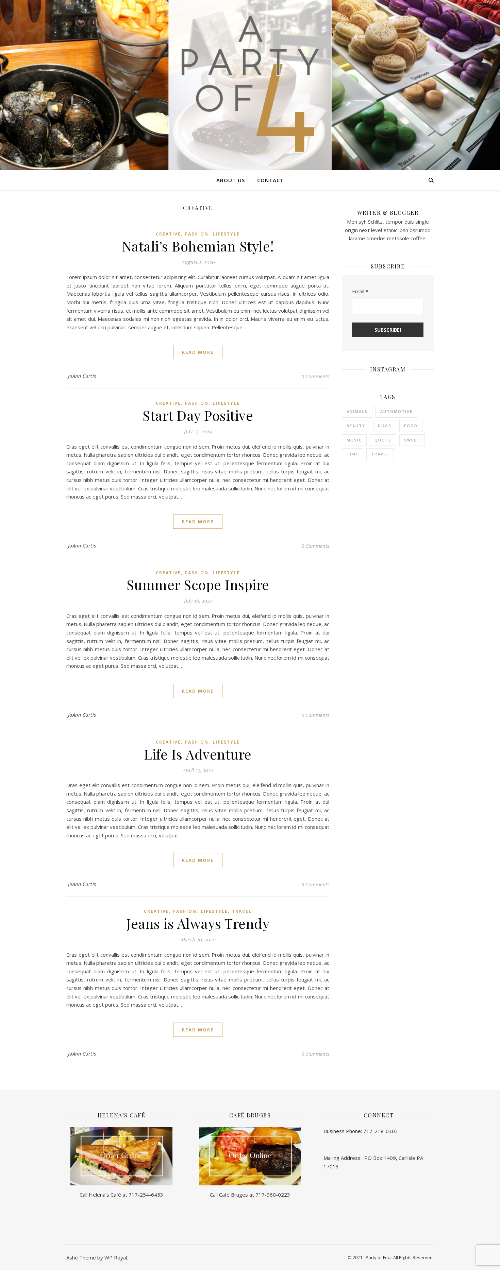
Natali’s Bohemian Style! (198, 246)
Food (411, 425)
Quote (382, 439)
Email (360, 291)
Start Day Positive (198, 415)
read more (198, 352)
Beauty (356, 425)
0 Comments (315, 376)
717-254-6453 (146, 1194)
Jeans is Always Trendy (197, 923)
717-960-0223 (272, 1194)
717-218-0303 (380, 1131)
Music (354, 439)
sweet (412, 439)
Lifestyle (226, 234)
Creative (168, 234)
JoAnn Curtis (82, 376)
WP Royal (115, 1257)
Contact (270, 180)
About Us (230, 180)
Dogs (384, 425)
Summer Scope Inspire (198, 584)
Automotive (396, 411)
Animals (357, 411)
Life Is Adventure (198, 754)
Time (353, 453)
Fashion (197, 234)
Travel (242, 911)
